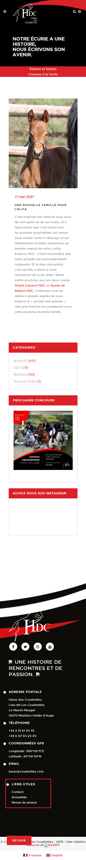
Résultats (20, 374)
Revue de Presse (25, 381)
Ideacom (32, 845)
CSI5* (18, 367)
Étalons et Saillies (43, 69)
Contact (18, 792)
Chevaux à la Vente (43, 74)
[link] (30, 285)
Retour (19, 840)
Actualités (21, 360)
